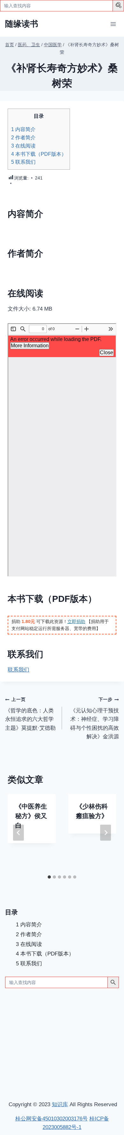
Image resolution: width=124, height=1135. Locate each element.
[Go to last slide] (18, 833)
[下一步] (105, 833)
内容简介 (23, 129)
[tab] (49, 877)
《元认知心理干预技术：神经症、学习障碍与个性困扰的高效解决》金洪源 (94, 718)
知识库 (60, 1104)
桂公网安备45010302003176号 (51, 1119)
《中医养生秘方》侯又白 (31, 816)
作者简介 (23, 137)
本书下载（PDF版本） (38, 154)
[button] (119, 6)
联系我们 (23, 162)
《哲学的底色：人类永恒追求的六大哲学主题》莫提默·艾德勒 (30, 714)
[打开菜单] (113, 24)
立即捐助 (76, 621)
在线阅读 (23, 145)
